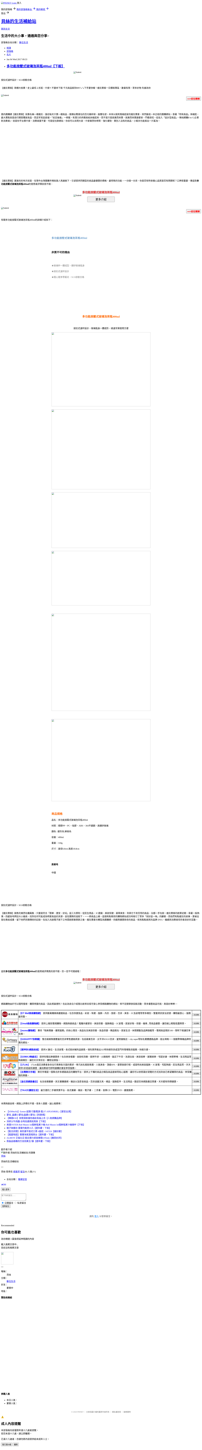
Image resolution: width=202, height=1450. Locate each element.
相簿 (9, 48)
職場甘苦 (22, 1179)
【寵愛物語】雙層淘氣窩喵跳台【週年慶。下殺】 (31, 1134)
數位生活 (23, 42)
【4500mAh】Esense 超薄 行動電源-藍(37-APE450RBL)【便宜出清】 (39, 1111)
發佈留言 (5, 1206)
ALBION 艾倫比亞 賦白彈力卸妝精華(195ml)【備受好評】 (35, 1138)
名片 (9, 54)
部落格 (10, 51)
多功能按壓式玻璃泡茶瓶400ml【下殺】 (36, 66)
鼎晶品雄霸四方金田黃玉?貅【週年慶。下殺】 (29, 1141)
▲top (3, 1184)
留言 (22, 1171)
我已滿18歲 (6, 1445)
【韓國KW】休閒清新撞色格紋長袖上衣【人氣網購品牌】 (35, 1118)
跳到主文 (5, 29)
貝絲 (3, 1156)
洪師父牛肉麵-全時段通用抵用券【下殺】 (27, 1121)
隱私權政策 (116, 1412)
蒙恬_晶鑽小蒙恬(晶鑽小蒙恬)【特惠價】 (26, 1115)
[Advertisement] (78, 146)
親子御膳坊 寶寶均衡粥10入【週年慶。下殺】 (29, 1128)
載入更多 (5, 1189)
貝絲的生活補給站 (18, 21)
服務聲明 (127, 1412)
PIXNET (80, 1412)
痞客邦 (16, 1171)
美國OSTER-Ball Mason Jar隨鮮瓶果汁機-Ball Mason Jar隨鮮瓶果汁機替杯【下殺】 (46, 1125)
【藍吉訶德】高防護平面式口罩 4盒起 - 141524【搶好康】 (35, 1131)
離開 (16, 1445)
